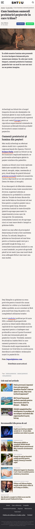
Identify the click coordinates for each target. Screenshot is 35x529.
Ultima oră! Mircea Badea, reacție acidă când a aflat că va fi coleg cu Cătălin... (23, 486)
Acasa (3, 8)
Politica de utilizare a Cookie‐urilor (14, 515)
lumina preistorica (11, 373)
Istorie (8, 505)
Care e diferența (16, 505)
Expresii (20, 508)
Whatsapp (30, 23)
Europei (17, 120)
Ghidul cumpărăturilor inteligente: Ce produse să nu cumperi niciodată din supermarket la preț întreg (24, 413)
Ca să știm (9, 8)
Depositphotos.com (14, 359)
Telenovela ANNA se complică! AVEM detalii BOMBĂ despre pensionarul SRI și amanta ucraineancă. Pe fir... (23, 447)
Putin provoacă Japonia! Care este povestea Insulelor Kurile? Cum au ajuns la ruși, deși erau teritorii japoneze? (23, 389)
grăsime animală (9, 176)
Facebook (20, 23)
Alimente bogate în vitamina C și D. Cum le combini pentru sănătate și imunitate (24, 472)
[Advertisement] (17, 89)
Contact (29, 515)
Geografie (26, 505)
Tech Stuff (17, 512)
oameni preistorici (22, 373)
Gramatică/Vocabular (9, 508)
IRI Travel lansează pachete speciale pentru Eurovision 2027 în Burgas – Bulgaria (23, 401)
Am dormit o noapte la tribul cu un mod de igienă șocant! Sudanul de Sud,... (16, 498)
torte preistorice (7, 376)
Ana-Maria (4, 23)
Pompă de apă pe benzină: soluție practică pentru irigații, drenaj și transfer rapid (23, 459)
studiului (12, 318)
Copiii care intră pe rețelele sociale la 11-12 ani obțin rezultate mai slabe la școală (24, 431)
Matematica (28, 508)
